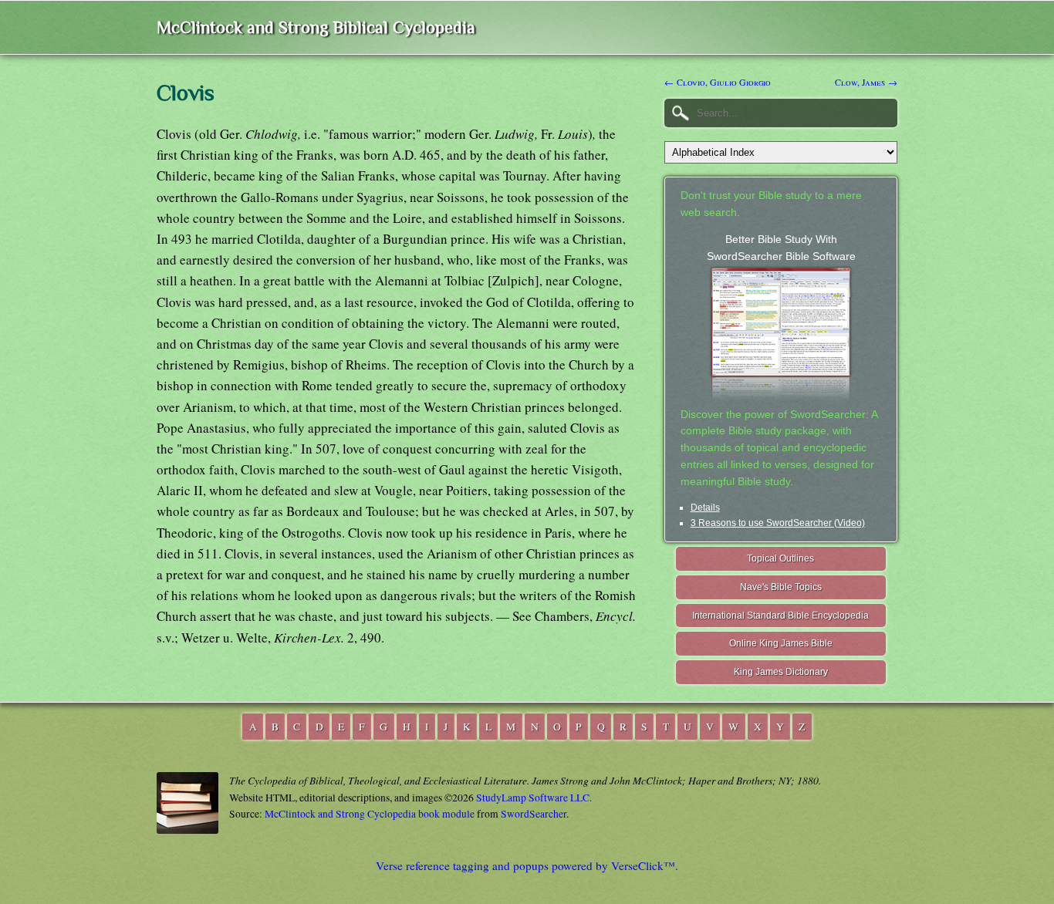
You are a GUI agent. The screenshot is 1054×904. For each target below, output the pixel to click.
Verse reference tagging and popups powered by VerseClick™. (527, 865)
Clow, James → (866, 82)
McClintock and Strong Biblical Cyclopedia (316, 27)
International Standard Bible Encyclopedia (780, 615)
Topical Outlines (780, 558)
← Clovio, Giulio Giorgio (717, 82)
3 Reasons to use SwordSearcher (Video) (778, 523)
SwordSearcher (533, 814)
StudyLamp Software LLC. (534, 797)
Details (705, 507)
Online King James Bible (781, 643)
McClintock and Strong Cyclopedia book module (370, 814)
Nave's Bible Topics (781, 587)
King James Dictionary (781, 671)
